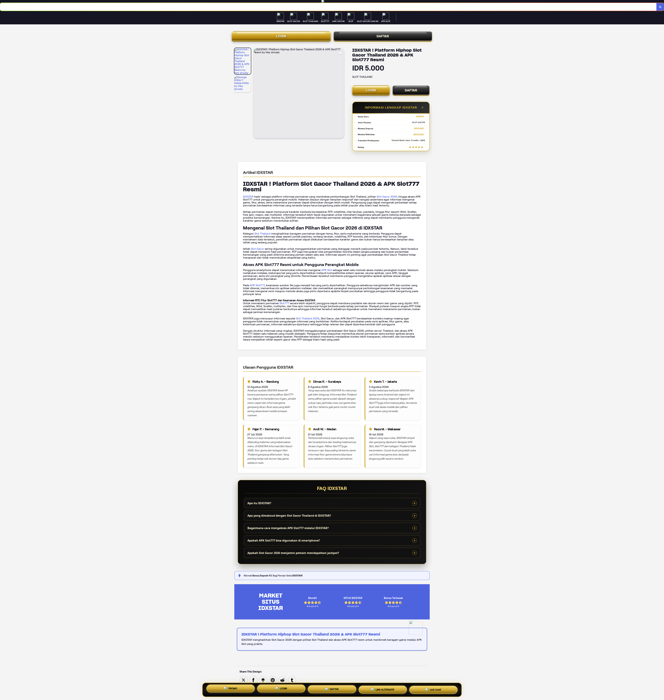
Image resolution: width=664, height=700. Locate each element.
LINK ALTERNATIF (385, 689)
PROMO (232, 689)
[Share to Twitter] (243, 679)
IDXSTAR (248, 196)
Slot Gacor (257, 248)
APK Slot (326, 270)
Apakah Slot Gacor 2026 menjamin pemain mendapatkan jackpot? (293, 553)
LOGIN (281, 36)
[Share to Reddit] (282, 679)
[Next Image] (341, 93)
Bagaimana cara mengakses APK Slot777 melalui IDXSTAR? (288, 528)
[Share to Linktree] (263, 679)
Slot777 (284, 303)
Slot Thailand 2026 (307, 318)
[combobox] (328, 7)
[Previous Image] (256, 93)
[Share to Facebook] (253, 679)
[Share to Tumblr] (292, 679)
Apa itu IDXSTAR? (259, 503)
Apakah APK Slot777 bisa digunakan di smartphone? (283, 540)
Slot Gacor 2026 (387, 196)
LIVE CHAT (435, 689)
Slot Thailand (262, 233)
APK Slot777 (257, 285)
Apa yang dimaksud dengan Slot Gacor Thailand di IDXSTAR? (289, 515)
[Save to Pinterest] (273, 679)
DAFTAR (383, 36)
